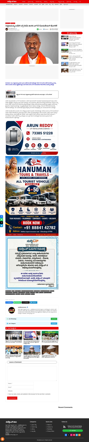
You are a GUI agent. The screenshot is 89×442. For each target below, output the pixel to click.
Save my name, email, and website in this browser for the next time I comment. (30, 394)
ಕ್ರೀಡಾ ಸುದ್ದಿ (69, 1)
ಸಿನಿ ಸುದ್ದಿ (75, 1)
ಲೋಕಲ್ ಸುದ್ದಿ (38, 1)
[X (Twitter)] (1, 222)
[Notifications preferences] (2, 439)
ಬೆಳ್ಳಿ (52, 4)
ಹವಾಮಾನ (57, 4)
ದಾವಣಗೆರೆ (20, 4)
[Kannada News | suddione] (12, 1)
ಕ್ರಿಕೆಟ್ (43, 4)
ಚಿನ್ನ (50, 4)
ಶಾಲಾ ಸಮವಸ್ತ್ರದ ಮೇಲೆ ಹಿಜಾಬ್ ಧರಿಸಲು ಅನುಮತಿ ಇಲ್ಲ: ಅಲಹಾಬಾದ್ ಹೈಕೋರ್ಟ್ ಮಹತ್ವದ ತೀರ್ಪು (32, 342)
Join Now (54, 318)
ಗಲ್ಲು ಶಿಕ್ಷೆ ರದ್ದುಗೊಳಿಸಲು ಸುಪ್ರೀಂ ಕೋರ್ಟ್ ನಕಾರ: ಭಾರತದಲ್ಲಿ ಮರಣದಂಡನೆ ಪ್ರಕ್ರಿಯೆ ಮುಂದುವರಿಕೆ (31, 357)
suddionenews (12, 28)
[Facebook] (1, 216)
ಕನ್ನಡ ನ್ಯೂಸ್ (66, 4)
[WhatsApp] (1, 219)
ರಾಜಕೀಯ (31, 4)
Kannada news (9, 4)
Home (23, 1)
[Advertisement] (32, 15)
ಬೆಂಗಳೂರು (26, 4)
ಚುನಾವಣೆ (36, 4)
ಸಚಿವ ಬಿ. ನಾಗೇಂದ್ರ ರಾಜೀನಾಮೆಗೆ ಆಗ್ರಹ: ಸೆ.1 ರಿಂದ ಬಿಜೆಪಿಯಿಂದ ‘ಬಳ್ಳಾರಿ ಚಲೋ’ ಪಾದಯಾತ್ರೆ (13, 356)
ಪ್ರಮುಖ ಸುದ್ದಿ (30, 1)
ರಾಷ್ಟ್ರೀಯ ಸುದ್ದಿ (61, 1)
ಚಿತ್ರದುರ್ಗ (15, 4)
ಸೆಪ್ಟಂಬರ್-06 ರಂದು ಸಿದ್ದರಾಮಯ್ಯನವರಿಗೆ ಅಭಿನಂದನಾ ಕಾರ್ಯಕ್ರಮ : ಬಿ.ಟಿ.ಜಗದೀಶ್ (13, 341)
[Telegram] (1, 225)
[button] (80, 1)
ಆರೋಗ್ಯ (45, 1)
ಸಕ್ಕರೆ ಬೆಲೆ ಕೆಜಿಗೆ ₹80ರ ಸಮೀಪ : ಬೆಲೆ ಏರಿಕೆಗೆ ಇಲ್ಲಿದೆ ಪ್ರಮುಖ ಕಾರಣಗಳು (49, 356)
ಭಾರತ (46, 4)
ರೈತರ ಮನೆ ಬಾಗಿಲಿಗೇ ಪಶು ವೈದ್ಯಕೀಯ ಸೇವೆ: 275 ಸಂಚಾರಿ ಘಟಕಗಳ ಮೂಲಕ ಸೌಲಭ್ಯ (50, 341)
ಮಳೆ (40, 4)
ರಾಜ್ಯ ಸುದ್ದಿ (52, 1)
